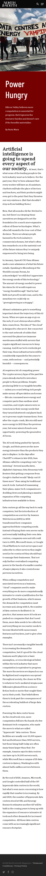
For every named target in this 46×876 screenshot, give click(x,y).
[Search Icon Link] (37, 4)
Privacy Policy (20, 865)
